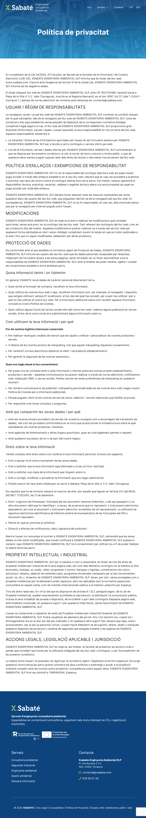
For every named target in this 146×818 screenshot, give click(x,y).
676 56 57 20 (91, 778)
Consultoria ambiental (24, 760)
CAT (131, 7)
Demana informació (23, 781)
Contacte (118, 7)
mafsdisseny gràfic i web (118, 807)
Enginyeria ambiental (24, 770)
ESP (138, 7)
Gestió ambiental (21, 775)
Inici (89, 7)
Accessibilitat (56, 807)
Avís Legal (41, 807)
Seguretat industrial (23, 765)
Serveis (101, 7)
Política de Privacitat (77, 807)
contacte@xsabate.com (97, 772)
